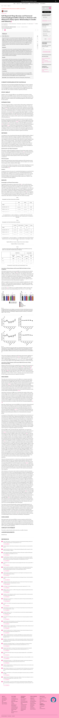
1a (7, 287)
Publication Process (23, 708)
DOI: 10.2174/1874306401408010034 (7, 28)
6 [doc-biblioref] (16, 114)
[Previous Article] (35, 30)
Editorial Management (23, 698)
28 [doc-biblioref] (26, 462)
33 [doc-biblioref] (8, 497)
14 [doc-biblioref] (18, 390)
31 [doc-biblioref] (27, 462)
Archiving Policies (13, 697)
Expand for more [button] (30, 213)
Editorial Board (4, 700)
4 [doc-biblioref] (6, 108)
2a (22, 366)
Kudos (43, 70)
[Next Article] (37, 30)
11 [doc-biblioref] (8, 122)
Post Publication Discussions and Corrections (32, 705)
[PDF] (5, 30)
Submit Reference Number (46, 51)
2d (7, 370)
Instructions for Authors (14, 708)
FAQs (2, 701)
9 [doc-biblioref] (16, 121)
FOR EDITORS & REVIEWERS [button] (34, 3)
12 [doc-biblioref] (7, 125)
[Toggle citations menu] (6, 579)
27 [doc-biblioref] (4, 440)
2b (31, 366)
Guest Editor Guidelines (24, 704)
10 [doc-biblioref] (17, 121)
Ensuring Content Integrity (24, 701)
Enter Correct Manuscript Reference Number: (46, 46)
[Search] (55, 1)
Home (14, 3)
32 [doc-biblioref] (25, 491)
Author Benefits (13, 700)
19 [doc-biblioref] (32, 401)
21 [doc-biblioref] (15, 409)
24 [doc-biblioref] (16, 409)
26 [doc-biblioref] (26, 433)
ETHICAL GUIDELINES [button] (25, 3)
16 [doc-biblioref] (9, 167)
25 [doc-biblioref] (5, 432)
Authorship (12, 703)
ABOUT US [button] (18, 3)
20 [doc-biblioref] (1, 402)
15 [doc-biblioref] (23, 151)
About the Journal (4, 697)
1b (18, 356)
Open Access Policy (4, 702)
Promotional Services (45, 71)
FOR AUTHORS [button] (42, 3)
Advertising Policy (45, 69)
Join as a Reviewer (45, 60)
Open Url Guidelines (4, 703)
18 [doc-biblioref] (19, 390)
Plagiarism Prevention (33, 703)
